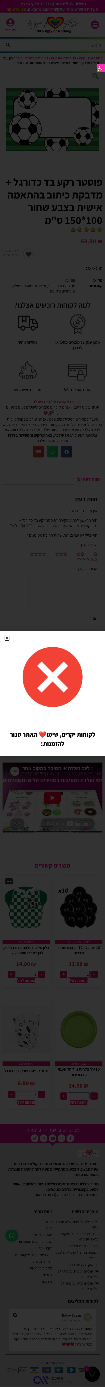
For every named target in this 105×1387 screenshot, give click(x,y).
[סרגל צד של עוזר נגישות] (101, 68)
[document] (52, 693)
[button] (7, 638)
